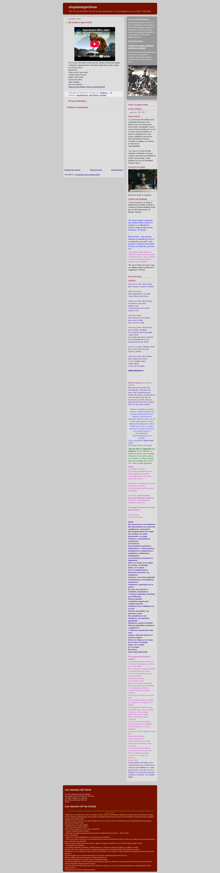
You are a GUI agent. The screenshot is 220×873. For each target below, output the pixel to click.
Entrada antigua (117, 170)
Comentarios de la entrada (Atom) (87, 175)
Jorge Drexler (93, 95)
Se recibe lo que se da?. (80, 22)
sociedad (102, 95)
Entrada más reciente (72, 170)
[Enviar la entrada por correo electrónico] (110, 93)
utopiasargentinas (83, 7)
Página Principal (96, 170)
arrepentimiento (82, 95)
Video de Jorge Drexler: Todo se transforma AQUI (86, 87)
